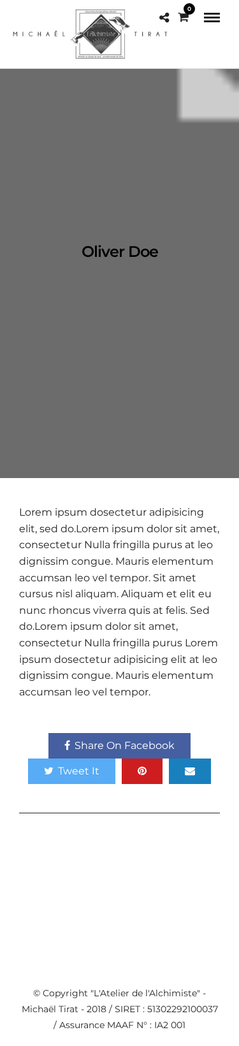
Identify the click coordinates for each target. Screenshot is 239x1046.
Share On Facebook (125, 745)
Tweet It (78, 771)
